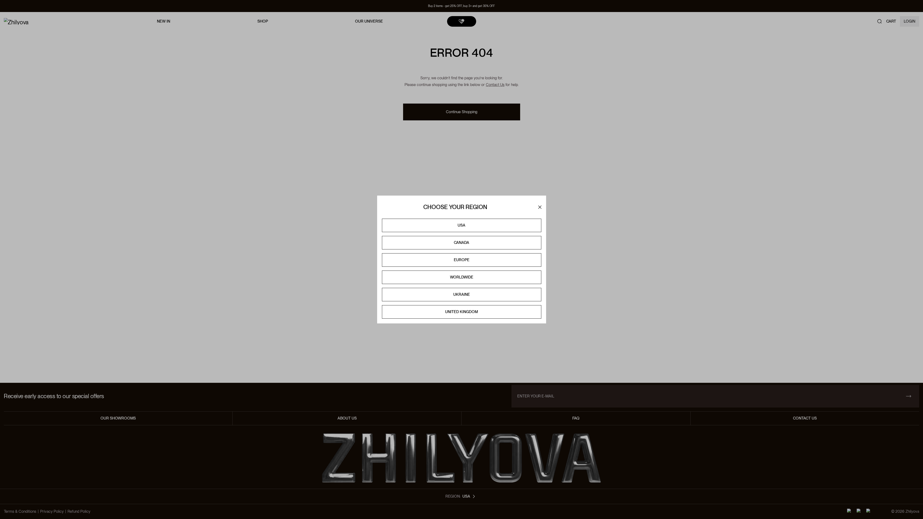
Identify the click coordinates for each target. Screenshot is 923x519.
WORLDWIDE (461, 277)
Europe (461, 260)
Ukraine (461, 294)
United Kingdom (461, 311)
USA (461, 225)
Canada (461, 242)
